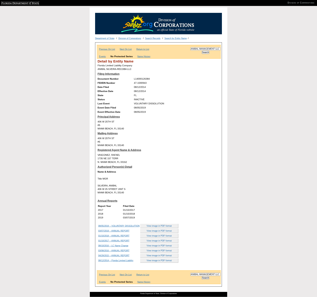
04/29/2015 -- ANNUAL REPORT (113, 255)
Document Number (108, 78)
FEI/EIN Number (106, 83)
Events (102, 56)
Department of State (104, 38)
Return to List (142, 49)
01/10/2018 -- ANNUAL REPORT (113, 236)
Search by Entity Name (175, 38)
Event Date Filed (107, 107)
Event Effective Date (109, 112)
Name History (143, 56)
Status (101, 99)
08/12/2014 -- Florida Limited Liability (115, 260)
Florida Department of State (14, 2)
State (100, 95)
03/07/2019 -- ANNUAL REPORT (113, 231)
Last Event (104, 103)
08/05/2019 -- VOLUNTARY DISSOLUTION (119, 226)
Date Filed (103, 87)
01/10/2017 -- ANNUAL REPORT (113, 240)
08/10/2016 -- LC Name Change (113, 245)
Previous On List (107, 49)
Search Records (152, 38)
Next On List (126, 49)
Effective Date (105, 91)
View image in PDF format (159, 226)
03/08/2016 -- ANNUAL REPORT (113, 250)
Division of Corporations (129, 38)
